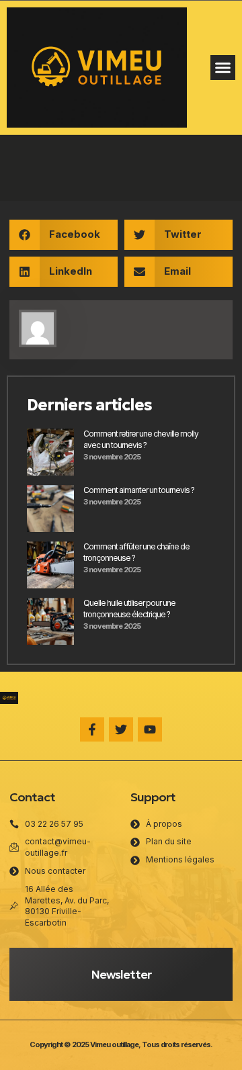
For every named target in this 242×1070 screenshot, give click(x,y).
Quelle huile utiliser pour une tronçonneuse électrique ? (129, 608)
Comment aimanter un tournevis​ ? (138, 490)
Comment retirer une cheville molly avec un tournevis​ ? (140, 439)
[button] (223, 68)
